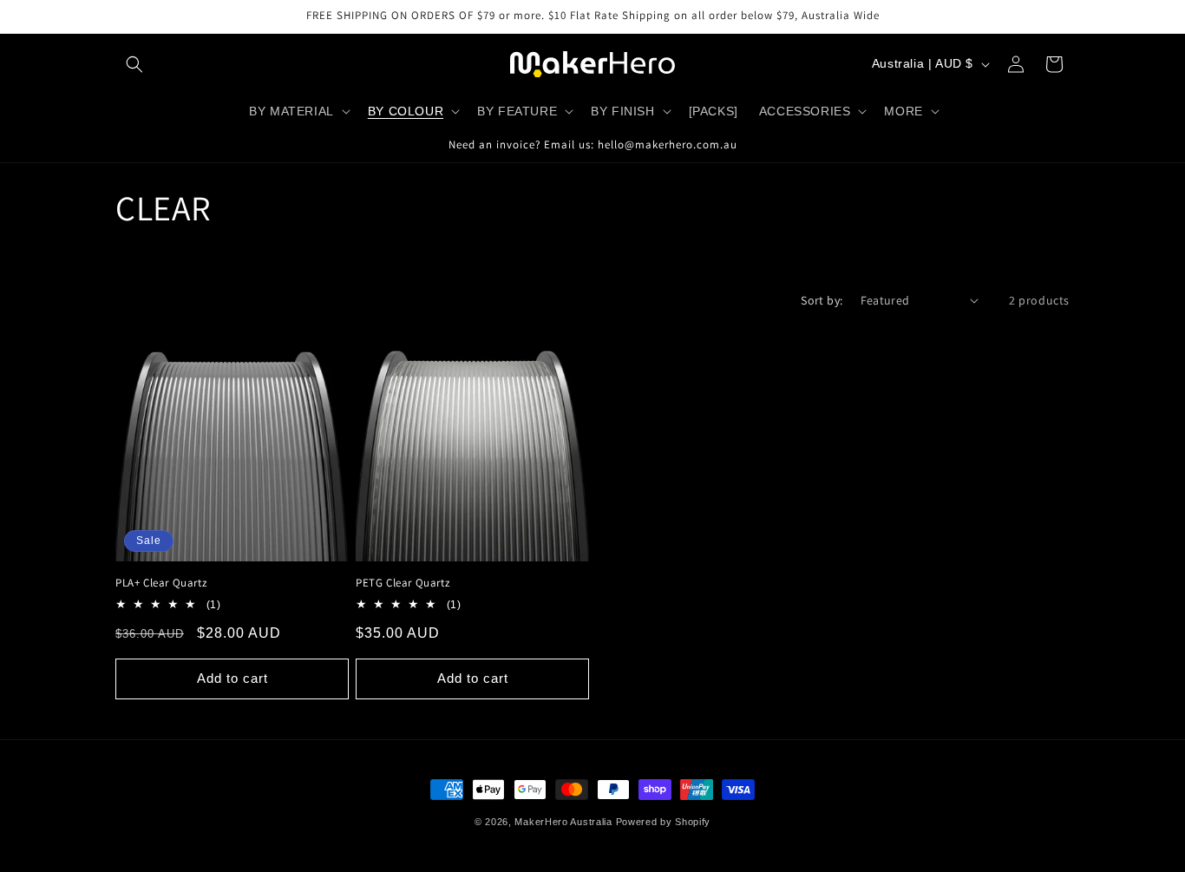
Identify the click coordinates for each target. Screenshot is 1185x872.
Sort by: (821, 300)
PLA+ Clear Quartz (160, 583)
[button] (134, 64)
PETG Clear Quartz (402, 583)
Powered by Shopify (663, 821)
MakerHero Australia (563, 821)
